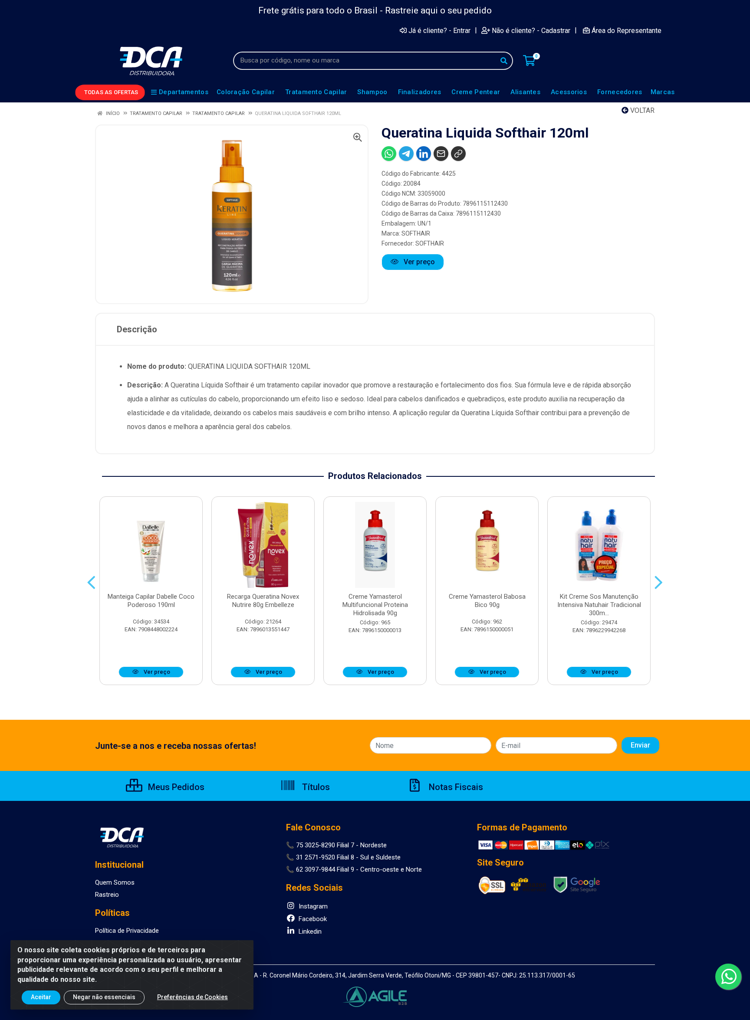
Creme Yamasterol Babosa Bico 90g (487, 601)
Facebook (312, 919)
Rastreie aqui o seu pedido (438, 10)
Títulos (315, 787)
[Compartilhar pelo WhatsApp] (389, 153)
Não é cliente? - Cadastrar (531, 30)
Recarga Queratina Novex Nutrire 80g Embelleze (263, 601)
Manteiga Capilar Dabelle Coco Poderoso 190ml (151, 601)
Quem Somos (115, 882)
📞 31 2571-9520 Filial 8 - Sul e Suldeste (343, 857)
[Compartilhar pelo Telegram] (406, 153)
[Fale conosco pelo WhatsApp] (728, 977)
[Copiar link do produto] (458, 153)
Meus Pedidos (175, 787)
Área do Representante (626, 30)
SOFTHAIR (415, 233)
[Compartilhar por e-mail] (441, 153)
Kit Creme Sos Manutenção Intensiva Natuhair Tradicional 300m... (599, 605)
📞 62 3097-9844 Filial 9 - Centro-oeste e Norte (354, 869)
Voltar (641, 110)
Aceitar (41, 997)
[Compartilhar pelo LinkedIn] (423, 153)
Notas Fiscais (455, 787)
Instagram (312, 906)
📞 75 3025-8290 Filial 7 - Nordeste (336, 845)
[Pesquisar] (504, 61)
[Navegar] (91, 583)
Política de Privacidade (127, 931)
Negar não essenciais (104, 997)
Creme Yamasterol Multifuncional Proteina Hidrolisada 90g (375, 605)
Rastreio (107, 895)
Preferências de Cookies (192, 997)
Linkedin (309, 931)
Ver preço (418, 262)
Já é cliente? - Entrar (439, 30)
